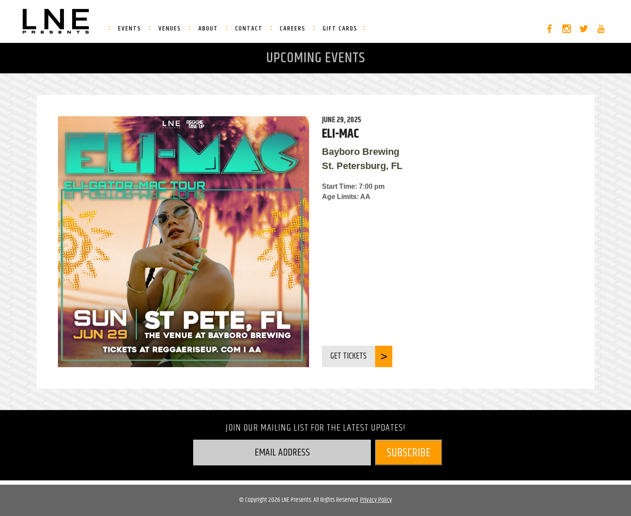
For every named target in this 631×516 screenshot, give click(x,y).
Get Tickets (349, 356)
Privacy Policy (376, 500)
